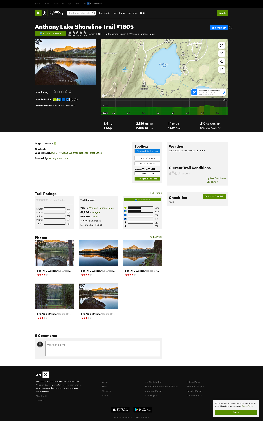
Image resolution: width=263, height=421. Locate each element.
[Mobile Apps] (142, 13)
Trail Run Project (195, 386)
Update (216, 178)
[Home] (50, 13)
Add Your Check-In (214, 196)
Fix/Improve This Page (147, 178)
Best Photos (119, 13)
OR (100, 33)
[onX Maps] (42, 376)
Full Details (156, 192)
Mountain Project (153, 391)
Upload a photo (147, 173)
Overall (94, 216)
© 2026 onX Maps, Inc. (123, 417)
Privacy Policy (247, 406)
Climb (38, 4)
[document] (236, 408)
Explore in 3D (219, 27)
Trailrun (66, 4)
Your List (70, 105)
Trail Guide (104, 13)
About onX (41, 396)
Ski (77, 4)
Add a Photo (156, 236)
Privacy (146, 417)
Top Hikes (132, 13)
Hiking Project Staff (59, 158)
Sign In (222, 13)
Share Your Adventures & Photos (161, 386)
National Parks (194, 395)
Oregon (96, 212)
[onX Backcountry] (93, 3)
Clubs (105, 395)
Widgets (106, 391)
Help (104, 386)
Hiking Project (194, 382)
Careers (40, 400)
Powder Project (194, 391)
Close (236, 412)
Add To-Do (58, 105)
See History (212, 181)
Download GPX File (147, 163)
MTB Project (151, 395)
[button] (38, 62)
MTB (47, 4)
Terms (137, 417)
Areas (92, 33)
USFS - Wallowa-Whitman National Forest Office (76, 152)
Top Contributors (153, 382)
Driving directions (147, 158)
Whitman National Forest (142, 33)
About (105, 382)
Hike (56, 4)
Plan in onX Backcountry (147, 151)
